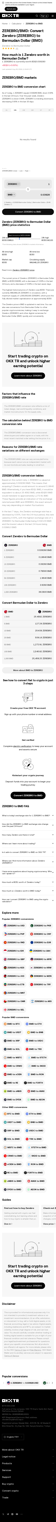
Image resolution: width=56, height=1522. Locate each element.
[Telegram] (8, 1514)
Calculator (16, 23)
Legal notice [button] (8, 1456)
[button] (36, 15)
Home (5, 23)
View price (48, 1224)
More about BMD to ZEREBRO (28, 670)
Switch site (11, 9)
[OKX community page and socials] (21, 1514)
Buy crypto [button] (8, 1483)
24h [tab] (15, 110)
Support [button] (6, 1477)
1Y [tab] (41, 110)
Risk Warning (35, 1350)
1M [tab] (32, 110)
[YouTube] (17, 1514)
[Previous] (3, 1383)
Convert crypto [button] (10, 1490)
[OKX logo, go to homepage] (10, 15)
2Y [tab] (49, 110)
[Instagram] (12, 1514)
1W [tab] (24, 110)
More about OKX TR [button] (13, 1449)
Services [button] (6, 1470)
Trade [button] (5, 1497)
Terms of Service (11, 1356)
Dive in (7, 1224)
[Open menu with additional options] (52, 16)
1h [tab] (6, 110)
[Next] (52, 1383)
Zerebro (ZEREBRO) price (23, 270)
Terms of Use (20, 1350)
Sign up (44, 16)
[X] (3, 1514)
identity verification (22, 746)
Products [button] (7, 1463)
